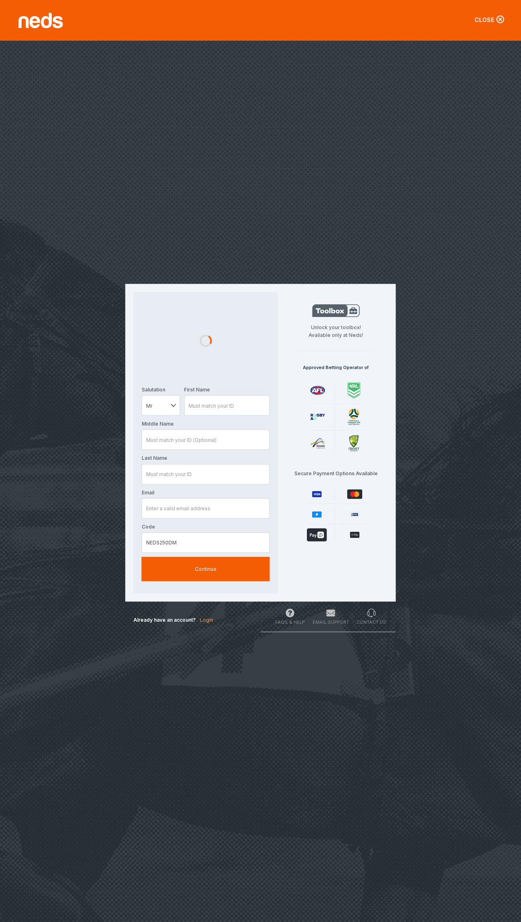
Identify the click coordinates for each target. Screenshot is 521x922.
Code (148, 526)
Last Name (154, 458)
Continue (206, 569)
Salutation (153, 390)
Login (206, 620)
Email (148, 492)
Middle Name (158, 424)
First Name (197, 390)
